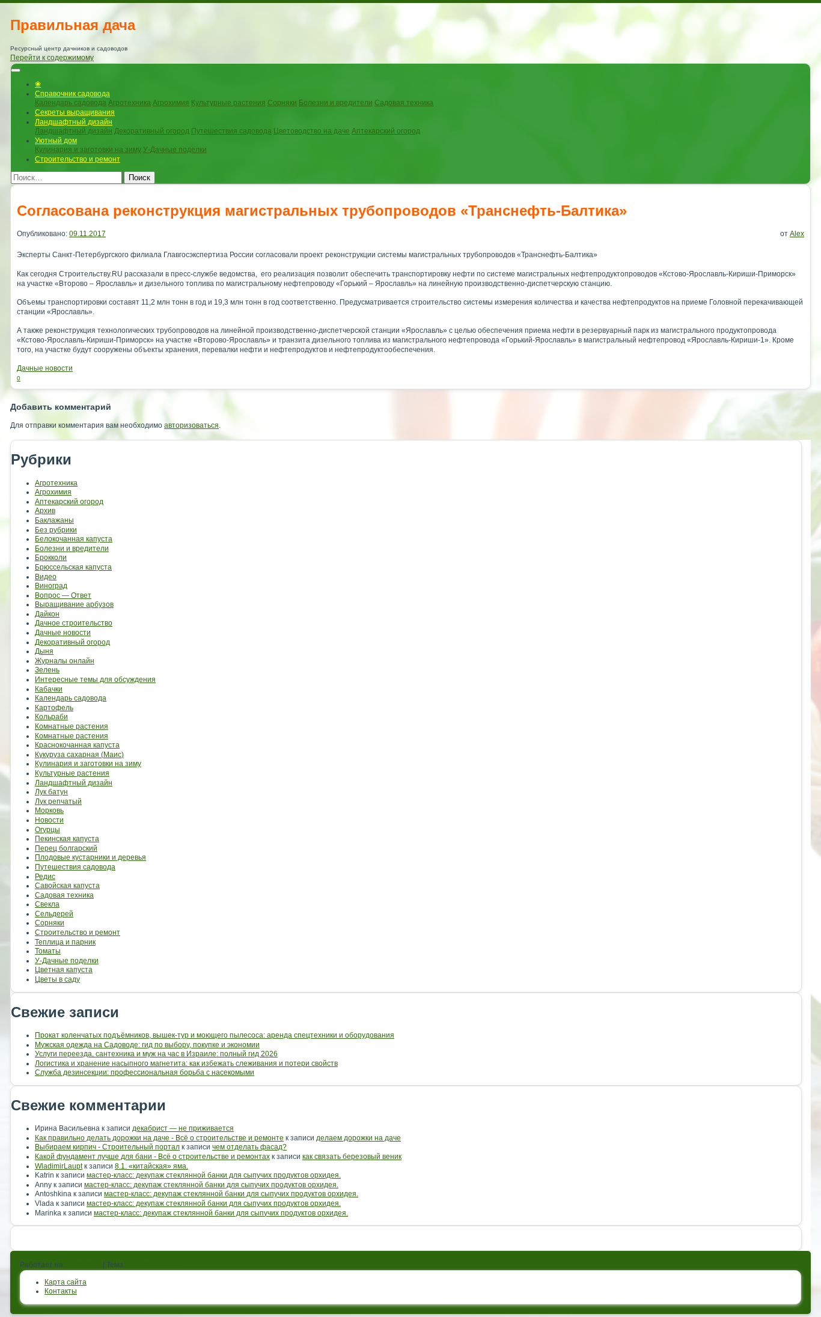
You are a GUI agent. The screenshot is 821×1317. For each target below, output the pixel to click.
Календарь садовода (70, 103)
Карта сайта (65, 1282)
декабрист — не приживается (183, 1128)
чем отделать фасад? (249, 1147)
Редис (45, 876)
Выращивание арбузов (74, 604)
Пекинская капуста (67, 839)
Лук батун (51, 792)
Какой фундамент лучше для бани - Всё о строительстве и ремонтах (152, 1156)
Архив (45, 510)
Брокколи (51, 557)
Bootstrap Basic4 (154, 1265)
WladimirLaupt (58, 1166)
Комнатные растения (71, 726)
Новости (49, 820)
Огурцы (47, 830)
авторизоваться (191, 425)
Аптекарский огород (386, 131)
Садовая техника (403, 103)
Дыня (44, 651)
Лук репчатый (58, 801)
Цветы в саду (57, 979)
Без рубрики (56, 530)
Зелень (47, 670)
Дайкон (47, 614)
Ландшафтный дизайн (73, 122)
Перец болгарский (66, 848)
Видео (45, 577)
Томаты (48, 951)
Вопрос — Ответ (63, 595)
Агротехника (129, 103)
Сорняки (282, 103)
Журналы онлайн (64, 661)
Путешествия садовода (231, 131)
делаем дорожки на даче (358, 1138)
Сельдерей (54, 914)
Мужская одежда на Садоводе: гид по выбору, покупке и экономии (147, 1045)
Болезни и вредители (336, 103)
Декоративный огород (151, 131)
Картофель (54, 708)
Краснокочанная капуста (77, 745)
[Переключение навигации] (15, 70)
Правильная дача (72, 25)
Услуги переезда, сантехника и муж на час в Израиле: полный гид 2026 (156, 1054)
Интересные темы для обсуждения (95, 679)
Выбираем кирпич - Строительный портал (107, 1147)
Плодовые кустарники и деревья (90, 857)
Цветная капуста (64, 970)
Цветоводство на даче (311, 131)
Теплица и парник (65, 942)
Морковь (49, 810)
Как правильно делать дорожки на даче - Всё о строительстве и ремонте (159, 1138)
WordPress (83, 1265)
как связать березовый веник (351, 1156)
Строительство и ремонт (77, 159)
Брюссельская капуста (73, 567)
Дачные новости (45, 368)
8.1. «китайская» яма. (151, 1166)
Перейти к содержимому (52, 57)
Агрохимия (171, 103)
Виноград (51, 586)
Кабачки (49, 689)
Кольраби (51, 717)
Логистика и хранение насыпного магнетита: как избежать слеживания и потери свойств (186, 1063)
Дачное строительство (73, 623)
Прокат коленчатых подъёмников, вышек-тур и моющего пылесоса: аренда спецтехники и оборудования (214, 1035)
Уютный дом (56, 140)
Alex (797, 234)
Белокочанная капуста (73, 539)
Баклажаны (54, 520)
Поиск (139, 177)
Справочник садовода (72, 94)
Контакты (60, 1291)
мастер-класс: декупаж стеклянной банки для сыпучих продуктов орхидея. (214, 1175)
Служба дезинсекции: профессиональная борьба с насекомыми (144, 1072)
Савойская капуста (67, 885)
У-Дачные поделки (175, 149)
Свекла (47, 904)
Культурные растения (228, 103)
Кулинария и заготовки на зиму (88, 149)
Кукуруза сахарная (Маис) (79, 754)
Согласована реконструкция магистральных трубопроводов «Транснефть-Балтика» (322, 210)
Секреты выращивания (75, 112)
